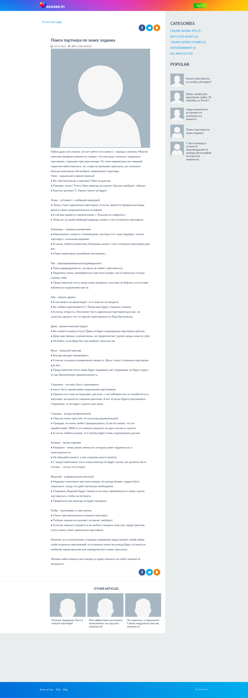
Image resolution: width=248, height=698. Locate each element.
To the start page (52, 22)
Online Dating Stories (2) (187, 42)
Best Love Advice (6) (184, 36)
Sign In (200, 5)
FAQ (58, 689)
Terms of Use (46, 689)
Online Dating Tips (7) (185, 31)
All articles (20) (181, 53)
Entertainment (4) (183, 48)
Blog (65, 689)
